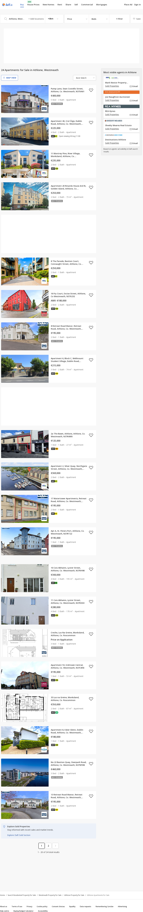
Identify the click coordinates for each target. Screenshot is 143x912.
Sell (76, 4)
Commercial (87, 4)
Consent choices (58, 906)
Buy (22, 4)
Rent (60, 4)
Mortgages (101, 4)
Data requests (85, 906)
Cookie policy (42, 906)
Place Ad (128, 4)
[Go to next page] (55, 846)
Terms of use (17, 906)
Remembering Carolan (104, 906)
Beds (94, 19)
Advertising (122, 906)
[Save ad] (91, 90)
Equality (72, 906)
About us (3, 906)
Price (69, 19)
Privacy (29, 906)
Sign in (137, 4)
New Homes (48, 4)
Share (68, 4)
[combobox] (31, 18)
